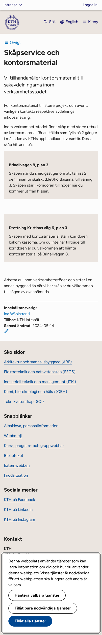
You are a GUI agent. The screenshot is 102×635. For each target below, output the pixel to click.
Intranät (10, 4)
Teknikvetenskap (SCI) (24, 401)
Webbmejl (13, 435)
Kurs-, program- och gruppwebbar (34, 445)
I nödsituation (16, 475)
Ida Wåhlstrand (17, 313)
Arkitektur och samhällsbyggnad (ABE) (38, 361)
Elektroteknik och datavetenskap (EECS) (40, 371)
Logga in (90, 4)
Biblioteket (13, 455)
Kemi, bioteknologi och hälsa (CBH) (35, 391)
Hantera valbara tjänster (37, 595)
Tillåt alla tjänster (30, 621)
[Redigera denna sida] (6, 331)
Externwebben (17, 465)
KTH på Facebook (19, 499)
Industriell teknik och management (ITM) (40, 381)
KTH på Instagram (19, 519)
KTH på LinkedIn (18, 509)
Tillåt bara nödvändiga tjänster (43, 608)
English (72, 21)
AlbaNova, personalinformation (31, 425)
